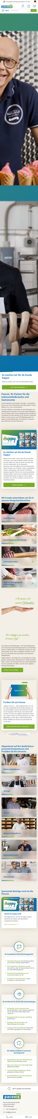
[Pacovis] (6, 6)
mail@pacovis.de (11, 1112)
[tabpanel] (19, 913)
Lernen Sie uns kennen (11, 670)
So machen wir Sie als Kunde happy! (17, 376)
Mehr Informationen (10, 924)
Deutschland (35, 1)
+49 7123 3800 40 (11, 1109)
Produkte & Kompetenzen (11, 898)
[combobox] (20, 10)
